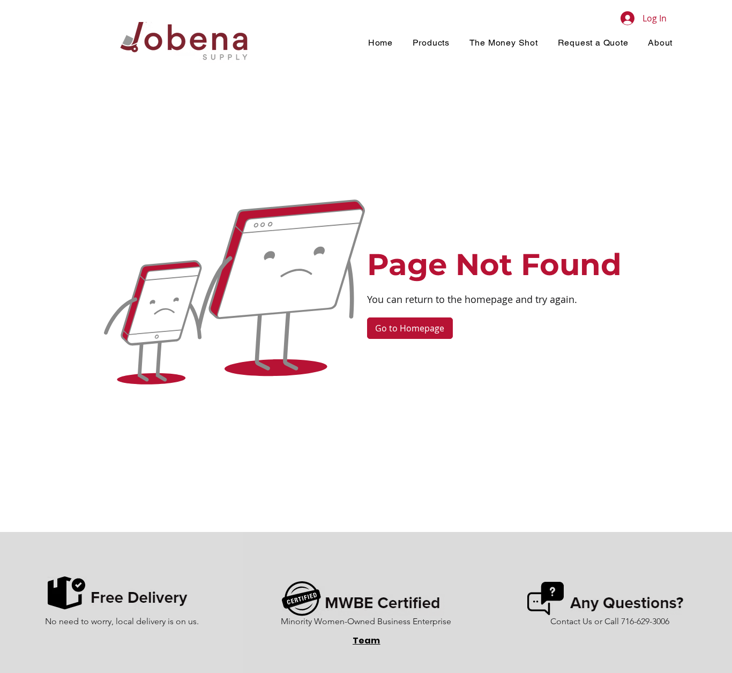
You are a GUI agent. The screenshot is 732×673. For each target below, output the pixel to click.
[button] (431, 42)
